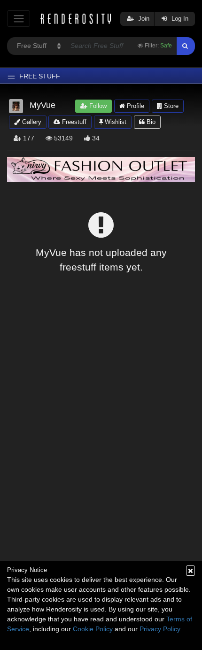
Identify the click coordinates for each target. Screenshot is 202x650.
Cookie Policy (93, 629)
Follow (97, 105)
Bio (150, 121)
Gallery (30, 121)
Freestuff (73, 121)
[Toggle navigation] (18, 18)
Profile (134, 105)
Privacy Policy (160, 629)
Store (170, 105)
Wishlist (114, 121)
